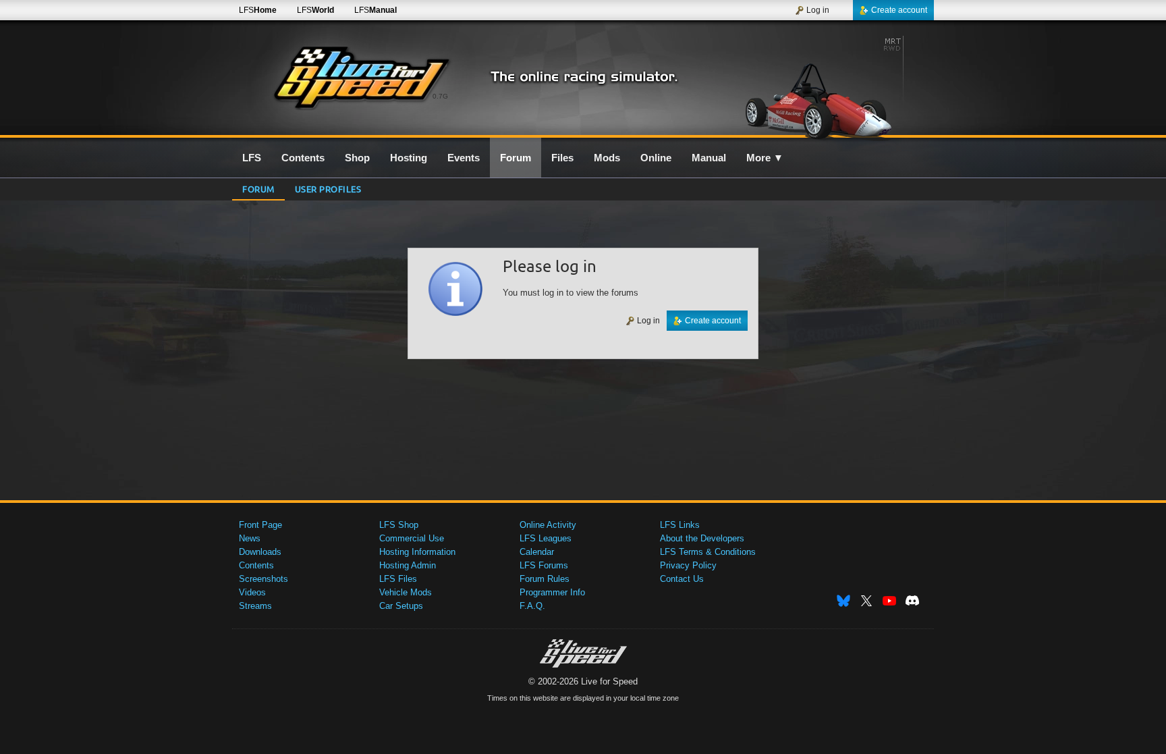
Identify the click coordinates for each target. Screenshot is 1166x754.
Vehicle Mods (405, 592)
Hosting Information (417, 552)
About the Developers (702, 538)
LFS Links (680, 525)
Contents (256, 565)
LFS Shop (398, 525)
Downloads (260, 552)
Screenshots (263, 579)
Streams (255, 606)
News (249, 538)
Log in (817, 10)
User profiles (328, 188)
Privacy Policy (688, 565)
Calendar (537, 552)
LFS (258, 10)
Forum (258, 188)
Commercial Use (411, 538)
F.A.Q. (532, 606)
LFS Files (398, 579)
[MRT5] (818, 85)
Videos (252, 592)
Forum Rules (545, 579)
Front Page (260, 525)
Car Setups (401, 606)
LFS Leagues (546, 538)
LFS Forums (544, 565)
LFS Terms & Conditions (708, 552)
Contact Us (682, 579)
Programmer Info (552, 592)
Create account (899, 10)
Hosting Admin (407, 565)
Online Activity (548, 525)
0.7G (440, 96)
